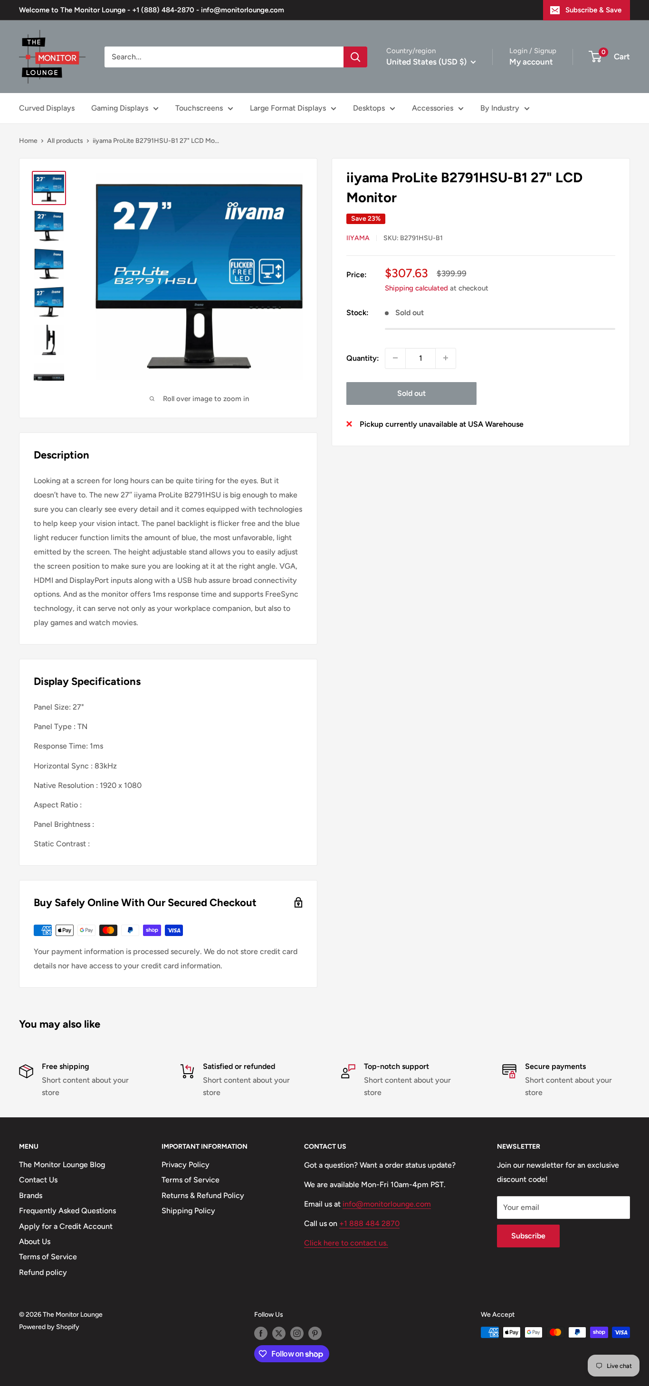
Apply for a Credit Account (66, 1226)
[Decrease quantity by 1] (395, 358)
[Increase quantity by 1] (446, 358)
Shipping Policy (188, 1210)
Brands (30, 1195)
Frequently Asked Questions (67, 1210)
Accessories (432, 107)
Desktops (369, 107)
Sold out (411, 392)
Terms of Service (48, 1256)
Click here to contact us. (346, 1242)
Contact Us (38, 1179)
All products (65, 141)
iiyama (358, 238)
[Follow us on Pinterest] (315, 1333)
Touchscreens (199, 107)
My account (531, 61)
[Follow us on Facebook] (260, 1333)
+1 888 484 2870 (369, 1223)
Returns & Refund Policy (203, 1195)
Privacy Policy (186, 1164)
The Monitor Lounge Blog (62, 1164)
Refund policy (43, 1272)
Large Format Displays (288, 107)
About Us (34, 1241)
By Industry (499, 107)
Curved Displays (47, 107)
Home (28, 141)
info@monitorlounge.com (387, 1203)
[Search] (355, 57)
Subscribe (528, 1235)
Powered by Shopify (49, 1327)
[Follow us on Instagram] (297, 1333)
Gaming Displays (119, 107)
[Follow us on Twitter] (279, 1333)
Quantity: (362, 357)
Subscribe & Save (593, 10)
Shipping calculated (416, 288)
